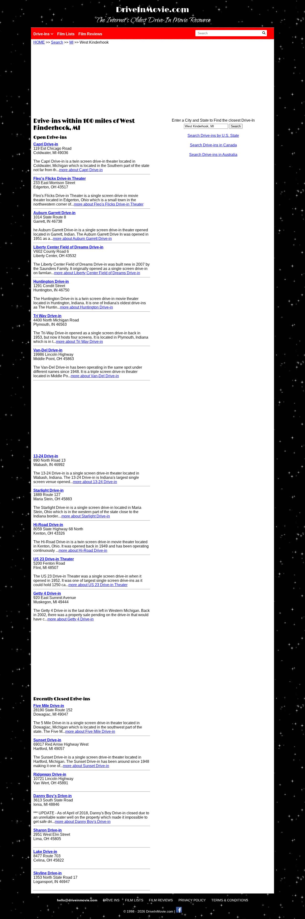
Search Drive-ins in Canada (213, 145)
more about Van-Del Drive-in (95, 376)
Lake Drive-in (45, 852)
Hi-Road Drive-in (48, 525)
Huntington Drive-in (51, 281)
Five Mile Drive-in (48, 706)
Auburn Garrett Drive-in (54, 213)
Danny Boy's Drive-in (52, 796)
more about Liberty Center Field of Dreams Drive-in (97, 273)
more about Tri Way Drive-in (79, 342)
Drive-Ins (42, 34)
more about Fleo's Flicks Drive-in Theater (108, 204)
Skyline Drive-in (47, 873)
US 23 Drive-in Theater (53, 559)
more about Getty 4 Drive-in (70, 619)
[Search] (264, 33)
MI (71, 42)
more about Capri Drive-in (81, 170)
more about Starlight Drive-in (85, 516)
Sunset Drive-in (47, 740)
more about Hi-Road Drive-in (83, 550)
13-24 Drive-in (45, 456)
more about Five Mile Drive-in (90, 731)
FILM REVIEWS (161, 900)
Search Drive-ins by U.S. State (213, 136)
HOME (39, 42)
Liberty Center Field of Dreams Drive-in (68, 247)
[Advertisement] (92, 80)
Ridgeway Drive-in (49, 774)
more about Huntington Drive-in (86, 307)
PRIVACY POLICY (192, 900)
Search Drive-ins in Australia (213, 155)
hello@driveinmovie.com (77, 900)
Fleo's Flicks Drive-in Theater (59, 178)
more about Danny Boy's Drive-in (83, 822)
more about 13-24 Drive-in (95, 482)
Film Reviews (90, 34)
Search (57, 42)
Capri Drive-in (45, 144)
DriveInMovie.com (152, 10)
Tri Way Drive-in (47, 316)
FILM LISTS (134, 900)
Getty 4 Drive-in (47, 593)
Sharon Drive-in (47, 830)
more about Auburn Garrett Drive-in (82, 239)
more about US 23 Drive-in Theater (97, 585)
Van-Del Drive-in (47, 350)
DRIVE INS (111, 900)
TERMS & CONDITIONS (229, 900)
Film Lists (66, 34)
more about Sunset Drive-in (86, 766)
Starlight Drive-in (48, 490)
